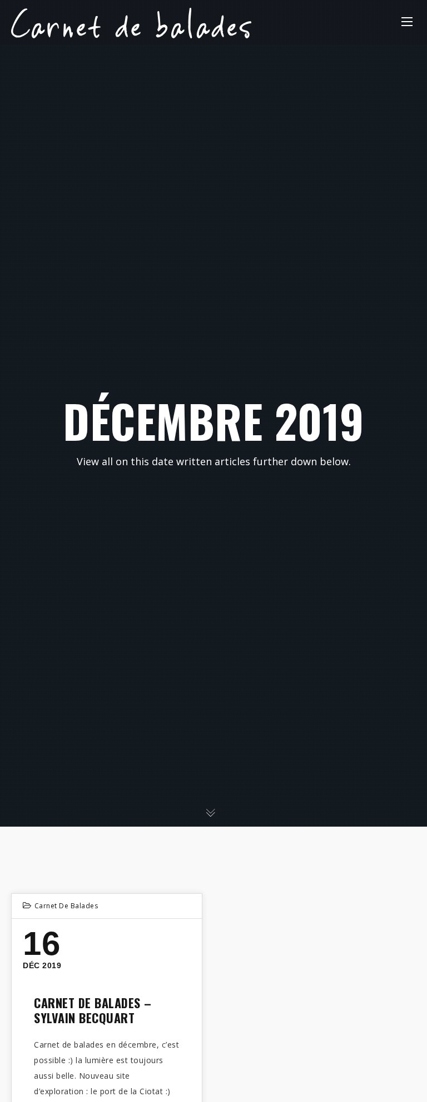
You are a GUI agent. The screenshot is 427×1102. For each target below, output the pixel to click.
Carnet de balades (66, 905)
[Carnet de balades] (131, 22)
